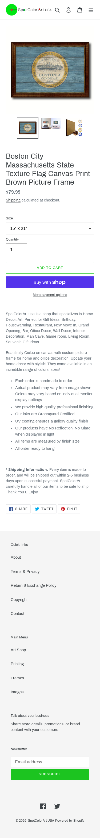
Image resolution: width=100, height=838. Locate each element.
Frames (17, 678)
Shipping (13, 200)
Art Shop (18, 650)
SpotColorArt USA (41, 820)
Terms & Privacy (25, 571)
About (16, 557)
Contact (17, 613)
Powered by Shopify (69, 820)
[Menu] (91, 10)
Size (9, 218)
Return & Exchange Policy (34, 585)
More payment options (50, 295)
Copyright (19, 599)
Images (17, 692)
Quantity (12, 239)
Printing (17, 664)
